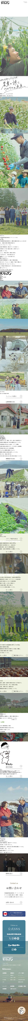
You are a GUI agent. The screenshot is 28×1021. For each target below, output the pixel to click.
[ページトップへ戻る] (21, 1010)
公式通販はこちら (14, 719)
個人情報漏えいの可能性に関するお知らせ (8, 771)
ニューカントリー (21, 977)
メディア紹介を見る (12, 539)
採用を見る (9, 873)
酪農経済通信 (20, 981)
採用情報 (12, 986)
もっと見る (9, 551)
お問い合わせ (10, 902)
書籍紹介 (12, 975)
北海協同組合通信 (21, 979)
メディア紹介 (21, 973)
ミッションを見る (11, 396)
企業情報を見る (10, 402)
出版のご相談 (12, 977)
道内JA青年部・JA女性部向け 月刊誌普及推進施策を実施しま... (11, 772)
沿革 (3, 981)
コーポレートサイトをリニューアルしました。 (8, 773)
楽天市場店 (9, 767)
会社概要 (4, 979)
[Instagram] (13, 938)
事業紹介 (12, 973)
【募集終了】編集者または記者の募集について (8, 774)
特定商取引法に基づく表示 (8, 1017)
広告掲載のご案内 (22, 986)
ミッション (5, 977)
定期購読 (4, 988)
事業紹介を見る (10, 459)
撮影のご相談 (12, 979)
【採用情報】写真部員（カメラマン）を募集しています (10, 770)
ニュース (4, 986)
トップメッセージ (6, 975)
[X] (10, 938)
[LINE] (18, 938)
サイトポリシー (15, 1017)
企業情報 (4, 973)
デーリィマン (20, 975)
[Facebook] (15, 938)
